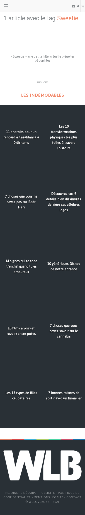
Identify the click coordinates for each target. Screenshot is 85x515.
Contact (74, 497)
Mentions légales (48, 497)
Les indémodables (42, 95)
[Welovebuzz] (20, 6)
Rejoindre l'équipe (21, 492)
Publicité (47, 492)
